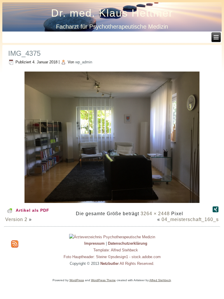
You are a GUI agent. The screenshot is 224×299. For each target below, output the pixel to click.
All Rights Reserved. (127, 263)
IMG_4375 (24, 53)
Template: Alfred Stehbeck (115, 250)
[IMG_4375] (112, 203)
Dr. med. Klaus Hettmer (112, 13)
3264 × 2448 (155, 213)
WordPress (76, 280)
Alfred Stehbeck (160, 280)
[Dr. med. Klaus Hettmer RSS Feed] (14, 244)
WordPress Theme (103, 280)
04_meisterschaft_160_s (190, 219)
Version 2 (16, 219)
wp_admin (83, 62)
